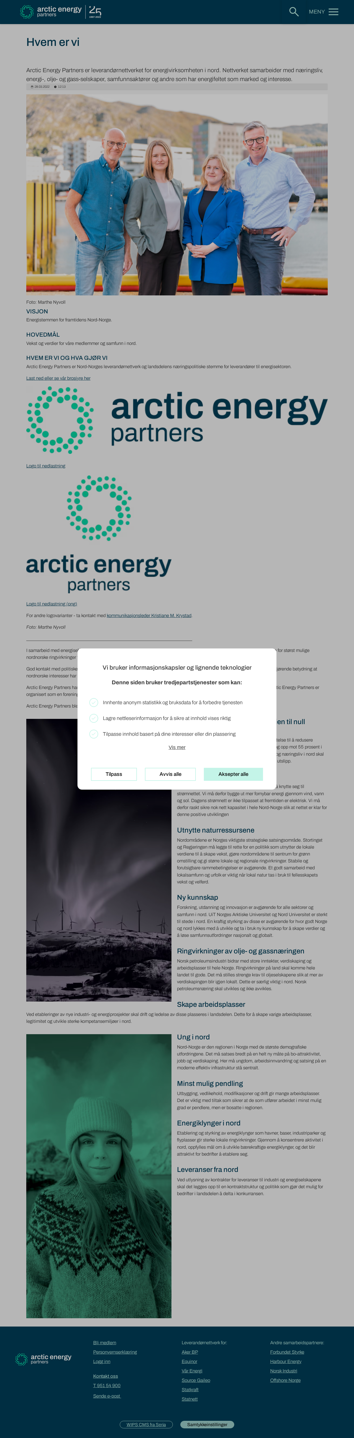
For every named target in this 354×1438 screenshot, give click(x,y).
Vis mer (177, 747)
